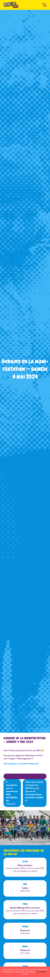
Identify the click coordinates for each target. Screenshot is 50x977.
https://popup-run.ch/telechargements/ (21, 763)
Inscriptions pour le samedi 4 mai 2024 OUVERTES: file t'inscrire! (12, 794)
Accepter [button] (25, 974)
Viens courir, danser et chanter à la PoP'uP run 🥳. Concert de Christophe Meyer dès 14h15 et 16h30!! (34, 790)
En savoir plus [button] (41, 972)
